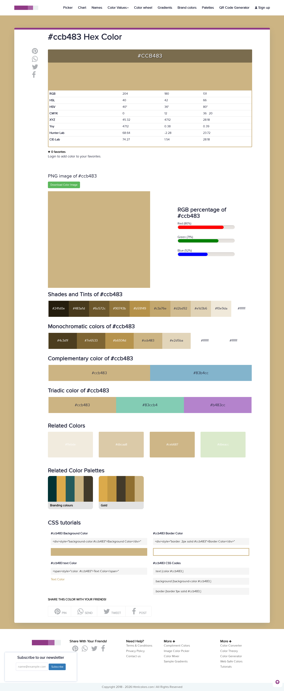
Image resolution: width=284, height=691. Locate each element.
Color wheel (143, 8)
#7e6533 (91, 341)
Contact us (133, 656)
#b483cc (217, 405)
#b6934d (119, 341)
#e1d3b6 (201, 308)
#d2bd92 (180, 308)
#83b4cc (200, 373)
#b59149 (139, 308)
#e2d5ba (176, 341)
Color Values (117, 8)
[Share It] (34, 76)
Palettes (208, 8)
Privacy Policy (135, 651)
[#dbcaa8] (124, 433)
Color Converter (231, 646)
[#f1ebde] (73, 433)
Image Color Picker (176, 651)
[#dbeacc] (226, 433)
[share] (35, 60)
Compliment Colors (177, 646)
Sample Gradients (176, 661)
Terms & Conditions (139, 646)
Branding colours (61, 505)
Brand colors (187, 8)
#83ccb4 (149, 405)
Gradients (165, 8)
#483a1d (79, 308)
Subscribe (57, 666)
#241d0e (58, 308)
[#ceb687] (175, 433)
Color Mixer (171, 656)
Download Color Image (63, 184)
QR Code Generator (234, 8)
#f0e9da (221, 308)
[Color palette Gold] (121, 500)
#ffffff (241, 308)
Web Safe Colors (231, 661)
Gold (104, 505)
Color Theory (229, 651)
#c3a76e (160, 308)
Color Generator (231, 656)
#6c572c (99, 308)
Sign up (263, 8)
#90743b (119, 308)
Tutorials (226, 667)
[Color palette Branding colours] (70, 500)
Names (97, 8)
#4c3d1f (62, 341)
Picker (68, 8)
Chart (82, 8)
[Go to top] (277, 682)
